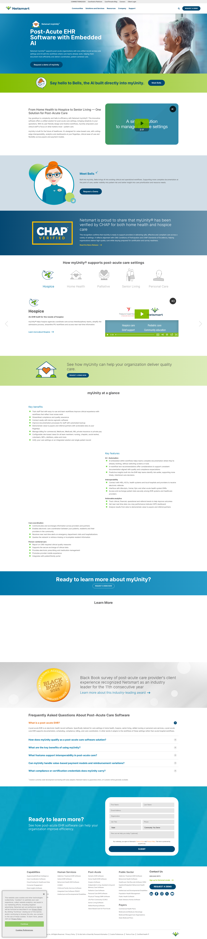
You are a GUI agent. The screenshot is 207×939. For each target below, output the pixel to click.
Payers (123, 904)
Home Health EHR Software (97, 879)
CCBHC (60, 885)
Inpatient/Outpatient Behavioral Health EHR (132, 886)
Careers (122, 2)
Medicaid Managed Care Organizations (132, 915)
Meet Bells (156, 83)
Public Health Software (126, 896)
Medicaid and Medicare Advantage (130, 912)
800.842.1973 (155, 876)
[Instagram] (162, 894)
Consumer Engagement (34, 885)
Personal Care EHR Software (97, 893)
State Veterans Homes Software (129, 899)
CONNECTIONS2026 (78, 2)
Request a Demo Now (77, 375)
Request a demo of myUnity (46, 64)
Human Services (67, 872)
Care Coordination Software (36, 879)
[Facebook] (156, 894)
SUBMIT (142, 849)
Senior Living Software (95, 902)
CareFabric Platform (95, 2)
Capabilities (33, 872)
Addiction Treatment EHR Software (69, 876)
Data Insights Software (34, 888)
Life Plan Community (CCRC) (98, 899)
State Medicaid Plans (126, 918)
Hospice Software (94, 882)
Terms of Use (140, 841)
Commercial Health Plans (127, 909)
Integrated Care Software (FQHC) (69, 891)
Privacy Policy (151, 841)
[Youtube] (172, 894)
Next (200, 324)
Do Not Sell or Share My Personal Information (93, 934)
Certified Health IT (143, 934)
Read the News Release (89, 245)
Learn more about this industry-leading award (113, 692)
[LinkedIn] (151, 894)
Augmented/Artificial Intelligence (38, 876)
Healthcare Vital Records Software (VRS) (132, 882)
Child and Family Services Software (69, 888)
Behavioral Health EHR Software (68, 882)
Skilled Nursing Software (96, 905)
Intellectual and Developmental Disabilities (72, 894)
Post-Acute (94, 872)
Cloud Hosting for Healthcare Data (38, 882)
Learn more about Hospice (39, 332)
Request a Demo (191, 8)
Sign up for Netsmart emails (160, 880)
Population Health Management (129, 893)
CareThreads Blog (111, 2)
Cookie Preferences (116, 934)
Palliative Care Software (96, 890)
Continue (24, 924)
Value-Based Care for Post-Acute (99, 908)
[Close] (43, 894)
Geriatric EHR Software (96, 876)
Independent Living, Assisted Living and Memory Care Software (101, 886)
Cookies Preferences (24, 930)
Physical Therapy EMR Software (99, 896)
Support (132, 8)
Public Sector (126, 872)
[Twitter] (167, 894)
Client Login (132, 2)
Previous (6, 324)
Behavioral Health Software (128, 879)
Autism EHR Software (65, 879)
